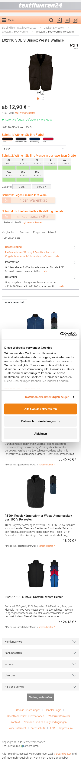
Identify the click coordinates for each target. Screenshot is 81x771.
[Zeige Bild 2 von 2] (43, 98)
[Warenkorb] (75, 20)
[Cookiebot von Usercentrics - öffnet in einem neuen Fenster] (60, 334)
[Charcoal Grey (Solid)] (21, 138)
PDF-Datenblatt (11, 237)
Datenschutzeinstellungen (38, 421)
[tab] (40, 251)
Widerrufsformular (59, 716)
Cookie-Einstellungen (28, 710)
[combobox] (36, 26)
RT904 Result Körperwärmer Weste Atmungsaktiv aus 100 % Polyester (38, 517)
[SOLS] (74, 46)
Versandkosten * (47, 464)
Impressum (66, 728)
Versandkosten (63, 753)
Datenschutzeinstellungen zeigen (47, 396)
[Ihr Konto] (59, 20)
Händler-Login (53, 710)
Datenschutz (38, 728)
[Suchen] (75, 26)
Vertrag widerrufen (40, 697)
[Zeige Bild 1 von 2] (38, 98)
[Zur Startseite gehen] (40, 6)
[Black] (7, 138)
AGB (52, 728)
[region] (40, 77)
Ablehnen (40, 433)
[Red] (48, 138)
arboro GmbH (32, 745)
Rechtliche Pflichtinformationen (25, 716)
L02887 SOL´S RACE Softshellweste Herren (34, 597)
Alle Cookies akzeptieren (40, 408)
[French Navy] (34, 138)
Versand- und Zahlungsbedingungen (45, 722)
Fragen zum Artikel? (44, 232)
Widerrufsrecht (17, 728)
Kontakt (15, 722)
